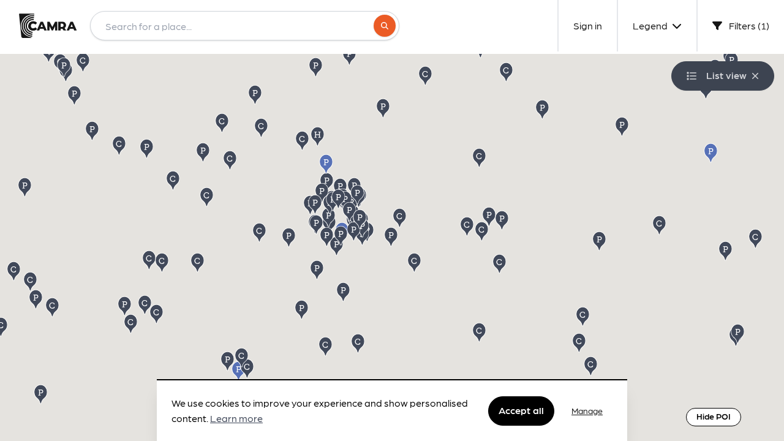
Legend (651, 25)
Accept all (521, 410)
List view (726, 75)
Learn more (236, 418)
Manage (587, 410)
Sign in (587, 25)
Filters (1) (748, 25)
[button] (415, 262)
